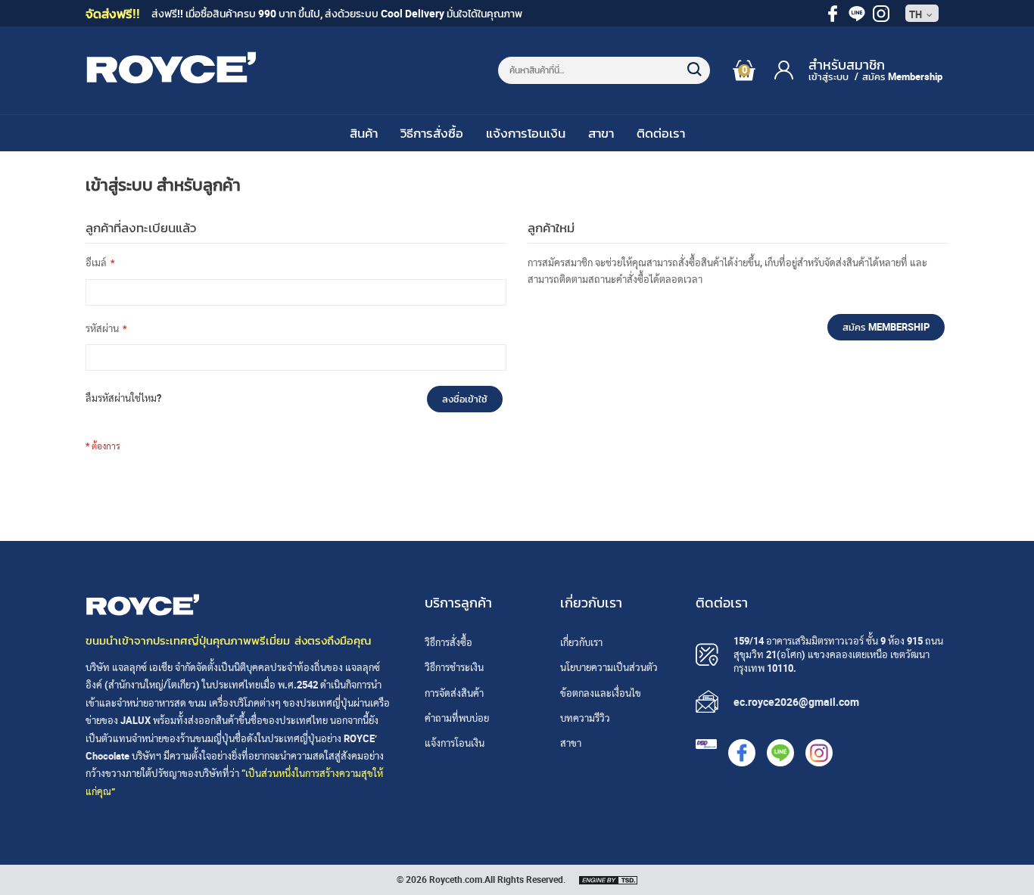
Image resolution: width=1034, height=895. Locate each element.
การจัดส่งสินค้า (454, 693)
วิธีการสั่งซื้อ (431, 132)
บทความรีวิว (585, 718)
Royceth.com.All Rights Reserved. (497, 879)
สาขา (601, 132)
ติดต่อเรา (661, 132)
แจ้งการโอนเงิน (525, 132)
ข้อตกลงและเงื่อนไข (600, 693)
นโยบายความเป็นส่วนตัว (609, 667)
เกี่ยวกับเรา (581, 642)
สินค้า (364, 132)
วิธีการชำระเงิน (454, 667)
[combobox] (604, 70)
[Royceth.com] (171, 80)
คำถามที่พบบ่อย (457, 718)
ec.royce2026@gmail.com (796, 702)
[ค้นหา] (687, 62)
